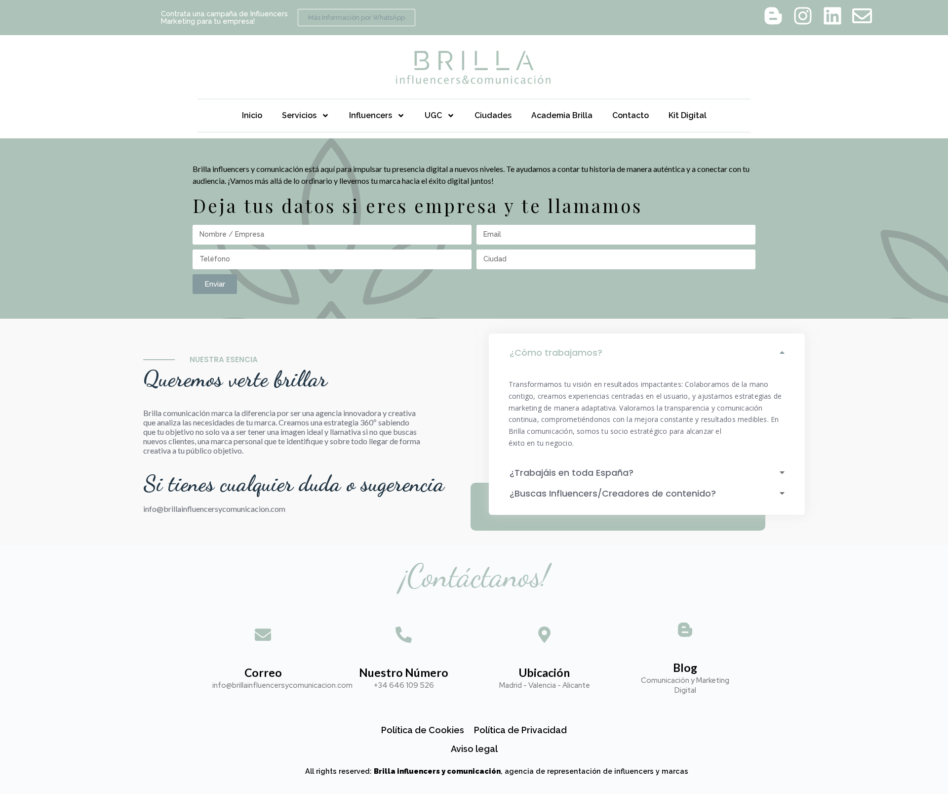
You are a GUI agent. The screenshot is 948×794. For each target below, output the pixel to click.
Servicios (299, 115)
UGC (433, 115)
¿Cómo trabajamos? (556, 352)
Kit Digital (688, 115)
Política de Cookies (422, 730)
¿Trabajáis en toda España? (571, 472)
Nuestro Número (403, 672)
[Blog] (685, 631)
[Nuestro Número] (403, 636)
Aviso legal (474, 749)
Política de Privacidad (520, 730)
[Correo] (263, 636)
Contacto (630, 115)
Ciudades (493, 115)
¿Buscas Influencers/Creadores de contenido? (613, 493)
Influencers (370, 115)
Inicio (252, 115)
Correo (263, 672)
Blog (685, 667)
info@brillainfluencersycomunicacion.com (214, 508)
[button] (647, 353)
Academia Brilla (561, 115)
